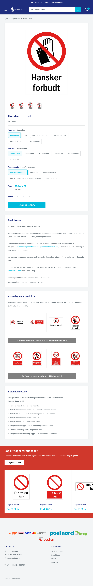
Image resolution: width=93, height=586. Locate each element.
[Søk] (78, 9)
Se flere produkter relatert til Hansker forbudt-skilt (42, 340)
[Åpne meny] (6, 10)
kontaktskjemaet (15, 270)
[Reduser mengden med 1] (17, 196)
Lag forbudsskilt (14, 463)
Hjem (6, 18)
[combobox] (52, 9)
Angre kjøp (54, 562)
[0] (86, 9)
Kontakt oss (55, 555)
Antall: (10, 196)
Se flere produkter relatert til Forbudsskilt (42, 376)
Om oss (53, 558)
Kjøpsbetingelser (57, 551)
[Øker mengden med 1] (29, 196)
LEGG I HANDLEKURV (26, 205)
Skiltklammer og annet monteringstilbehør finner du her (36, 247)
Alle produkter (15, 18)
